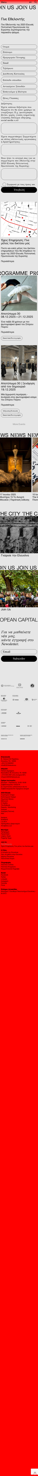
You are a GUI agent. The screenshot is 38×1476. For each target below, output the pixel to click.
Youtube (4, 891)
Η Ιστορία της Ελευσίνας (9, 860)
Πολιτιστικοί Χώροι (7, 866)
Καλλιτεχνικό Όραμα (8, 805)
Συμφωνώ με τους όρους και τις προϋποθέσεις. (18, 185)
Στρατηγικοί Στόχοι (7, 803)
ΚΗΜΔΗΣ (4, 827)
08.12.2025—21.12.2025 (17, 317)
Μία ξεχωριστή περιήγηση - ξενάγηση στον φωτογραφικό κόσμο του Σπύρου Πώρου (19, 397)
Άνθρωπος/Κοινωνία (10, 411)
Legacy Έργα (6, 844)
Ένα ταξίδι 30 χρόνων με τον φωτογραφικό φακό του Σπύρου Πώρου (17, 324)
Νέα (2, 821)
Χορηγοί (4, 817)
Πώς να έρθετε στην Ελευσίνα (11, 862)
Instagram (4, 889)
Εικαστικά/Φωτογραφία (12, 338)
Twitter (3, 885)
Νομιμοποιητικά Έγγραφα (10, 877)
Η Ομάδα (4, 811)
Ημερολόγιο (5, 842)
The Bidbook (5, 813)
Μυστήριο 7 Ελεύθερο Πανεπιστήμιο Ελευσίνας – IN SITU (18, 900)
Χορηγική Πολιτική (7, 819)
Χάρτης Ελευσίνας (7, 864)
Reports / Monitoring (8, 815)
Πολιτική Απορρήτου (8, 875)
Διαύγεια (4, 825)
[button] (35, 1473)
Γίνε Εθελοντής (6, 852)
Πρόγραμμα (5, 840)
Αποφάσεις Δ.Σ (6, 834)
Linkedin (4, 887)
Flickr (3, 893)
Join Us (6, 617)
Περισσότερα (7, 332)
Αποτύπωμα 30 (10, 314)
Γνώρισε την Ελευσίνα (15, 563)
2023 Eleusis (5, 801)
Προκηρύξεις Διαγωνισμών (10, 832)
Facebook (4, 883)
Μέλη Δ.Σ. (4, 809)
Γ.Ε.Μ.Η (4, 830)
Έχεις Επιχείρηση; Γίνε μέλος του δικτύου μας (17, 854)
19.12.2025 (8, 390)
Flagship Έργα (6, 846)
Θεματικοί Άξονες (7, 807)
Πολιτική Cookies (7, 873)
